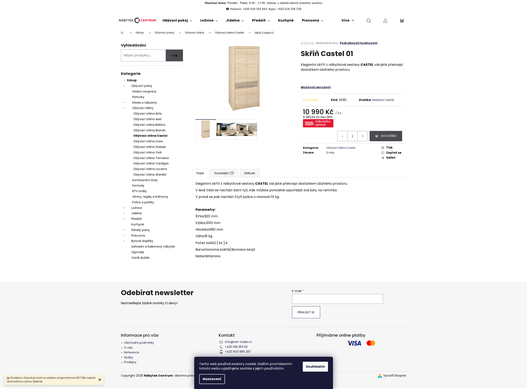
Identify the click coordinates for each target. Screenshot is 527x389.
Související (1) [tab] (224, 173)
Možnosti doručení (316, 87)
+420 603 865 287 (238, 352)
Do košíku (389, 136)
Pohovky (138, 97)
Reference (131, 352)
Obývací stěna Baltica (149, 125)
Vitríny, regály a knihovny (150, 197)
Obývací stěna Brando (149, 130)
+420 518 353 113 (236, 347)
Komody (138, 185)
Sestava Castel (383, 100)
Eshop (132, 80)
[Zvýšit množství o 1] (362, 136)
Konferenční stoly (145, 180)
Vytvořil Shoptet (394, 376)
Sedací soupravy (144, 91)
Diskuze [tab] (249, 173)
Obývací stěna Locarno (150, 169)
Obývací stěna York (147, 152)
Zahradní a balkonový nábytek (153, 246)
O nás (128, 348)
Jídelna (136, 213)
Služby (128, 357)
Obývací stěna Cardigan (151, 163)
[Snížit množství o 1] (342, 136)
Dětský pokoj (140, 230)
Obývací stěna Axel (147, 119)
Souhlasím (315, 366)
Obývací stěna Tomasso (151, 158)
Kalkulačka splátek (322, 123)
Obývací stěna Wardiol (149, 174)
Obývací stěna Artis (147, 113)
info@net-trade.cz (238, 342)
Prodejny (130, 362)
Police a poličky (143, 202)
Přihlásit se (306, 312)
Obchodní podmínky (139, 343)
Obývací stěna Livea (148, 141)
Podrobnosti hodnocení (358, 43)
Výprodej (137, 252)
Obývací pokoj (141, 86)
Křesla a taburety (144, 103)
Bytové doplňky (142, 241)
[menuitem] (177, 20)
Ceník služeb (140, 258)
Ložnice (136, 208)
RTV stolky (139, 191)
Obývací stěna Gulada (149, 147)
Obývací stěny (142, 108)
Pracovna (138, 235)
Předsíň (136, 219)
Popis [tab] (200, 173)
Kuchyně (137, 224)
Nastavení (212, 379)
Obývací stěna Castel (150, 136)
